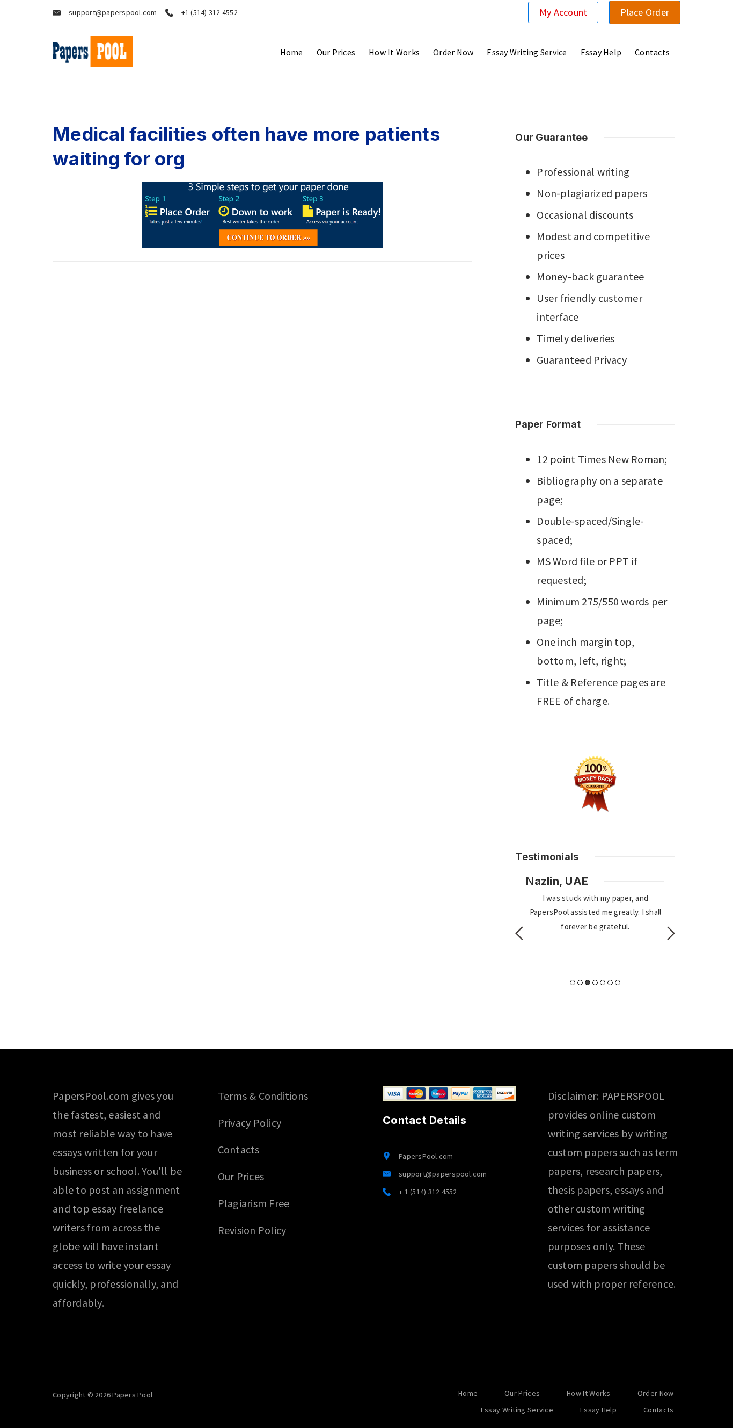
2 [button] (580, 982)
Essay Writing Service (527, 52)
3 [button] (587, 982)
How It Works (394, 52)
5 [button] (602, 982)
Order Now (453, 52)
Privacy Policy (250, 1122)
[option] (595, 903)
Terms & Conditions (263, 1095)
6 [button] (610, 982)
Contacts (652, 52)
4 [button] (595, 982)
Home (291, 52)
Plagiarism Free (254, 1203)
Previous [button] (519, 933)
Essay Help (601, 52)
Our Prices (336, 52)
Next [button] (671, 933)
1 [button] (572, 982)
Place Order (644, 12)
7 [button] (617, 982)
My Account (563, 12)
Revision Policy (252, 1230)
